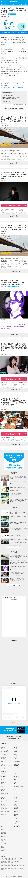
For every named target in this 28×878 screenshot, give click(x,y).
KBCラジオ (3, 826)
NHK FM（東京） (17, 827)
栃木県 (5, 859)
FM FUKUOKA (3, 830)
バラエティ (14, 14)
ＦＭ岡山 (15, 801)
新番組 (13, 4)
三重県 (12, 862)
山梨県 (5, 861)
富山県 (15, 861)
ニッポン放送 (16, 750)
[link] (10, 597)
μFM (2, 846)
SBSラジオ (16, 783)
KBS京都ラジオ (4, 810)
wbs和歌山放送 (4, 812)
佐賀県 (5, 868)
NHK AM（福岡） (4, 852)
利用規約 (19, 736)
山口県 (15, 865)
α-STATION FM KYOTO (5, 811)
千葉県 (15, 859)
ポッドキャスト (7, 4)
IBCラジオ (3, 755)
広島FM (15, 804)
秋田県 (15, 858)
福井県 (18, 861)
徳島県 (21, 865)
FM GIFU (15, 782)
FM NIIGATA (3, 776)
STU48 (16, 108)
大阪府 (2, 864)
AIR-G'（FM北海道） (4, 750)
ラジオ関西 (3, 805)
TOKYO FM (16, 753)
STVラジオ (3, 748)
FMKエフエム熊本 (4, 837)
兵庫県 (5, 864)
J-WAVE (15, 754)
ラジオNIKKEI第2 (17, 826)
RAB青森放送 (3, 753)
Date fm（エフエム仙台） (5, 760)
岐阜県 (5, 862)
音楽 (9, 14)
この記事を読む (14, 163)
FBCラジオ (3, 783)
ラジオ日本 (16, 755)
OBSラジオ (3, 839)
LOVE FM (3, 827)
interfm (15, 751)
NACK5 (15, 758)
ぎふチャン (16, 777)
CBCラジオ (16, 775)
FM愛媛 (15, 815)
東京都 (18, 859)
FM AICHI (15, 780)
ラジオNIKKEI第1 (17, 825)
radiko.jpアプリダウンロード (14, 730)
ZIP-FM (15, 779)
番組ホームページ (6, 101)
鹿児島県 (21, 868)
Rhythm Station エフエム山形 (6, 765)
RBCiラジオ (3, 847)
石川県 (12, 861)
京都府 (9, 864)
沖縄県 (2, 869)
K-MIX (15, 785)
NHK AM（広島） (17, 819)
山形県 (18, 858)
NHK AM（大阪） (4, 814)
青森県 (5, 858)
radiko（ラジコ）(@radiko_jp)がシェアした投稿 (14, 717)
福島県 (21, 858)
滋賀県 (12, 864)
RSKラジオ (16, 800)
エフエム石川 (3, 782)
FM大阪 (2, 804)
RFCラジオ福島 (3, 767)
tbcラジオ (3, 758)
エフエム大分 (3, 840)
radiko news (14, 1)
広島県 (5, 865)
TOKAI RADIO (16, 776)
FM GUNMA (16, 765)
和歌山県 (18, 864)
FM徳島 (15, 810)
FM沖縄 (2, 850)
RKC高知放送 (16, 817)
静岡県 (9, 862)
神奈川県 (21, 859)
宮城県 (12, 858)
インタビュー (11, 286)
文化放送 (15, 748)
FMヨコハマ (16, 760)
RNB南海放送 (16, 814)
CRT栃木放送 (16, 762)
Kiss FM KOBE (11, 108)
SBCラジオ (3, 789)
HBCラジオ (3, 747)
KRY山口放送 (16, 805)
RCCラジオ (16, 802)
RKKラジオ (3, 836)
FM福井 (2, 785)
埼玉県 (12, 859)
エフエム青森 (3, 754)
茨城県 (2, 859)
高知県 (2, 866)
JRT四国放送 (16, 808)
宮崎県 (18, 868)
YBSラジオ (3, 786)
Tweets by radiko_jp (14, 599)
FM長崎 (2, 834)
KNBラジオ (3, 777)
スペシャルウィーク (20, 4)
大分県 (15, 868)
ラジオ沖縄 (3, 849)
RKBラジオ (3, 825)
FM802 (2, 802)
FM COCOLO (3, 801)
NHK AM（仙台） (4, 771)
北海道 (2, 858)
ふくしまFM (3, 768)
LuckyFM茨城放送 (17, 761)
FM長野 (2, 790)
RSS (15, 722)
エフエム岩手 (3, 757)
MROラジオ (3, 780)
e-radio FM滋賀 (4, 808)
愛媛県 (24, 865)
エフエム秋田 (3, 762)
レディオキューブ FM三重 (18, 786)
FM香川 (15, 812)
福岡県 (2, 868)
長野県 (9, 861)
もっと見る (13, 546)
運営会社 (19, 738)
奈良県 (15, 864)
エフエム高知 (16, 818)
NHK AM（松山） (17, 821)
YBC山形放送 (3, 764)
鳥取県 (9, 865)
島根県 (12, 865)
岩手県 (9, 858)
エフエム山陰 (16, 798)
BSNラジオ (3, 775)
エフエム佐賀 (3, 832)
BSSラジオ (16, 797)
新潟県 (2, 861)
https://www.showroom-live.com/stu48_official (12, 87)
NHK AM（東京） (17, 767)
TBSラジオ (16, 747)
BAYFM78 (15, 757)
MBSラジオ (3, 798)
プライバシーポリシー (11, 738)
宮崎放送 (2, 842)
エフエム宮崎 (3, 843)
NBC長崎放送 (3, 833)
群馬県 (9, 859)
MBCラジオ (3, 844)
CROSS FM (3, 829)
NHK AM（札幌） (4, 769)
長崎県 (9, 868)
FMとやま (3, 779)
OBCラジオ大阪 (4, 800)
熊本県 (12, 868)
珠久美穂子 (21, 108)
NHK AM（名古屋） (4, 793)
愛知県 (2, 862)
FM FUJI (2, 787)
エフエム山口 (16, 807)
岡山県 (2, 865)
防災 (2, 4)
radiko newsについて (10, 736)
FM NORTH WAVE (4, 751)
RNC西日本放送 (16, 811)
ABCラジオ (3, 797)
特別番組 (16, 286)
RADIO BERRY (16, 764)
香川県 (18, 865)
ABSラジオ (3, 761)
